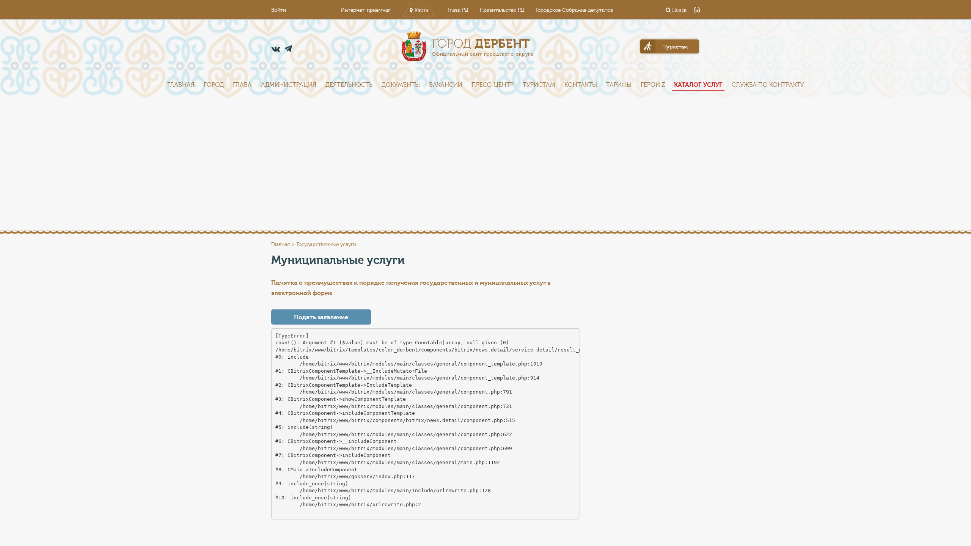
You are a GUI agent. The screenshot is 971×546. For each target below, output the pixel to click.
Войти (278, 10)
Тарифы (619, 85)
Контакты (580, 85)
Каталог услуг (698, 85)
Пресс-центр (492, 85)
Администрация (288, 85)
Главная (181, 85)
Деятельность (348, 85)
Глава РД (458, 10)
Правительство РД (502, 10)
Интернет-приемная (366, 10)
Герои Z (653, 85)
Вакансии (445, 85)
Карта (422, 11)
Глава (242, 85)
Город (214, 85)
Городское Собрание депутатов (574, 10)
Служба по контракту (768, 85)
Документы (401, 85)
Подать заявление (321, 317)
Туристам (539, 85)
